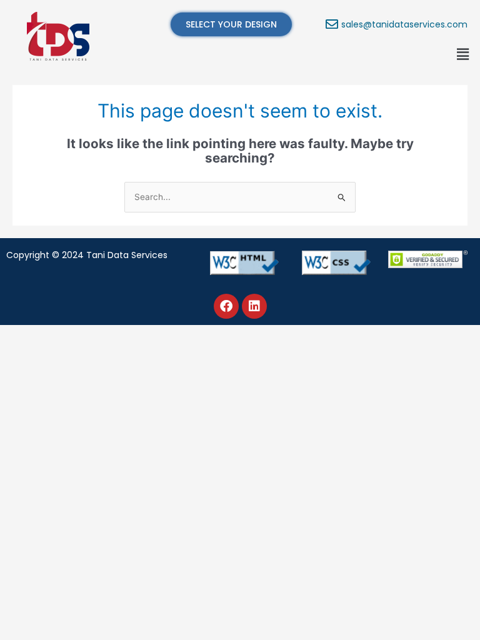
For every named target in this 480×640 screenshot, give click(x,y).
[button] (463, 54)
